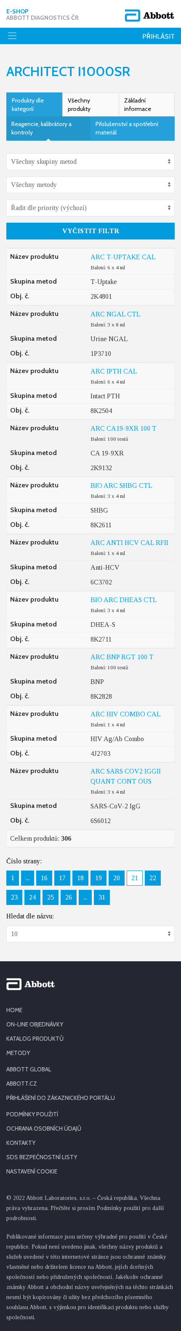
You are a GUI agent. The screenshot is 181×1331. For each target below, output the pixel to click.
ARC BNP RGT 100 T (122, 656)
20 (116, 877)
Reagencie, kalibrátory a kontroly (41, 128)
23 (14, 897)
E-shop (42, 14)
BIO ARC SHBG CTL (121, 485)
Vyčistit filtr (90, 230)
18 (80, 877)
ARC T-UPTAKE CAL (123, 256)
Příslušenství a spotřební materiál (127, 128)
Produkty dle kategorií (28, 105)
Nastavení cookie (31, 1171)
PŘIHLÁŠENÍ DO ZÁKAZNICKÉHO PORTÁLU (60, 1098)
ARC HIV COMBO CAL (125, 714)
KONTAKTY (20, 1143)
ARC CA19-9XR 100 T (123, 428)
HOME (14, 1010)
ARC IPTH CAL (113, 371)
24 (32, 897)
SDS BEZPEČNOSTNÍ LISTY (41, 1157)
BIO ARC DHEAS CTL (123, 599)
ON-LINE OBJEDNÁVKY (34, 1024)
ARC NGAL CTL (115, 314)
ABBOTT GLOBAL (28, 1069)
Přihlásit (158, 36)
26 (68, 897)
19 (98, 877)
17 (62, 877)
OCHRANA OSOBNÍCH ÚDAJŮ (43, 1128)
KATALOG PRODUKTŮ (35, 1038)
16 (44, 877)
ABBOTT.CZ (21, 1083)
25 (50, 897)
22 (152, 877)
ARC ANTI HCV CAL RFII (129, 542)
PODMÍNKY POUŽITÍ (32, 1114)
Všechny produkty (79, 105)
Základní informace (137, 105)
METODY (18, 1053)
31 (101, 897)
